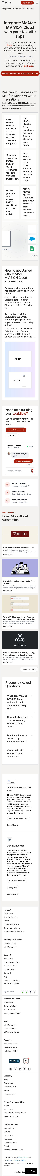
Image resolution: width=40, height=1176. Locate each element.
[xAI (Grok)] (34, 992)
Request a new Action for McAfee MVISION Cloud (20, 73)
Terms (25, 1157)
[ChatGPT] (22, 992)
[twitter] (20, 1069)
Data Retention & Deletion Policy (15, 1160)
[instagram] (11, 1069)
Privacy (20, 1157)
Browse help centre (14, 430)
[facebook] (15, 1069)
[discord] (29, 1069)
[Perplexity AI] (30, 992)
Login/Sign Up (27, 2)
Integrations (6, 8)
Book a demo (12, 436)
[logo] (8, 3)
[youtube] (24, 1069)
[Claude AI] (26, 992)
